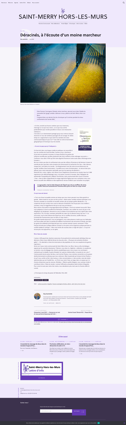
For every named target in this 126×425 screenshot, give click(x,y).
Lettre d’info (23, 2)
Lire (22, 350)
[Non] (124, 423)
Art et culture (80, 23)
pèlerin (69, 284)
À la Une (22, 31)
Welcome (10, 2)
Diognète (49, 284)
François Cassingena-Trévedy (59, 284)
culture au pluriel (42, 284)
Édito (86, 23)
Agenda (16, 2)
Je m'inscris (76, 411)
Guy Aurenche (23, 39)
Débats (29, 2)
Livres (45, 280)
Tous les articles (48, 303)
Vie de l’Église (64, 23)
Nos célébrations (56, 23)
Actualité (38, 280)
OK (98, 422)
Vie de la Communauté (44, 23)
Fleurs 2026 (29, 341)
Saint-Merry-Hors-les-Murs (78, 284)
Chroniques (72, 23)
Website (58, 303)
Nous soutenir (35, 2)
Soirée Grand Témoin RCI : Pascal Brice (80, 312)
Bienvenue (4, 2)
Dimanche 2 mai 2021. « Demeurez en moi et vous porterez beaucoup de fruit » (47, 313)
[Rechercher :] (123, 3)
